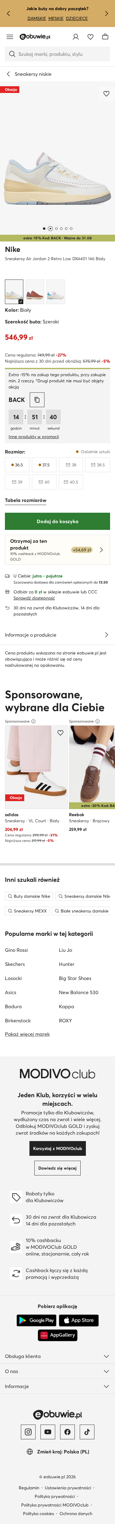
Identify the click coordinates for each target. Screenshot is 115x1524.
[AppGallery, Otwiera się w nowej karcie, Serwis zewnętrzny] (58, 1335)
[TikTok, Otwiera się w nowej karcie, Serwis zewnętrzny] (87, 1432)
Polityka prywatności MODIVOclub (55, 1505)
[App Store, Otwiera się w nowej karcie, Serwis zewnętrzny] (79, 1320)
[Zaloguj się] (75, 36)
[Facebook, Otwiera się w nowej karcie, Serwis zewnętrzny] (67, 1432)
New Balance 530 (78, 992)
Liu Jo (65, 950)
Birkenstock (18, 1020)
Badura (13, 1006)
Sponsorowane (17, 721)
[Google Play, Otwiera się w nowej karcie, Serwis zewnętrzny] (36, 1320)
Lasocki (13, 978)
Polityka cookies (38, 1513)
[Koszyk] (105, 36)
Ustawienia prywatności (68, 1488)
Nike (12, 249)
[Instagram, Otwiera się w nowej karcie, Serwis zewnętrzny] (28, 1432)
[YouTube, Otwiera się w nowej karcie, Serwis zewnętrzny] (47, 1432)
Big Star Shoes (75, 978)
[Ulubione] (90, 36)
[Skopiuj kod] (37, 399)
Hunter (67, 964)
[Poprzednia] (8, 13)
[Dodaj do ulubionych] (107, 93)
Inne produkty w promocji (34, 436)
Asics (10, 992)
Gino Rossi (16, 950)
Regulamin (29, 1488)
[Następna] (106, 13)
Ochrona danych (75, 1513)
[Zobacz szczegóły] (106, 634)
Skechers (15, 964)
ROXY (65, 1020)
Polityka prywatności (55, 1496)
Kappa (66, 1006)
